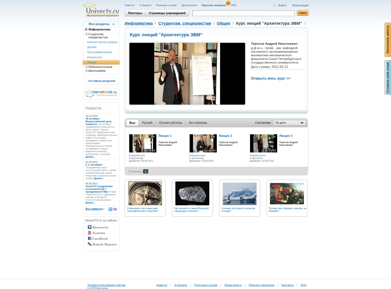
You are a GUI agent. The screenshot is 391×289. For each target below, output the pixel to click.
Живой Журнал (104, 244)
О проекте (145, 5)
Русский (147, 122)
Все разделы (99, 24)
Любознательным (100, 67)
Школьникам (96, 70)
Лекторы (135, 13)
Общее (91, 62)
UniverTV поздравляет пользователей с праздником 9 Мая (99, 189)
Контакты (287, 285)
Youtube (98, 233)
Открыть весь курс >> (270, 78)
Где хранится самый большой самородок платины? (191, 209)
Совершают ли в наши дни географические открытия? (142, 209)
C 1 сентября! (94, 164)
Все (132, 123)
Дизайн (92, 47)
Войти (282, 5)
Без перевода (198, 122)
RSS (234, 5)
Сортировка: (263, 122)
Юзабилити (94, 57)
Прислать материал (261, 285)
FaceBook (100, 238)
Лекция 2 (225, 135)
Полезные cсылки (166, 5)
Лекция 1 (165, 135)
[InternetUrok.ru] (101, 96)
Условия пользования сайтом (106, 285)
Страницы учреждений (167, 13)
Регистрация (300, 5)
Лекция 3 (285, 135)
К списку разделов (102, 81)
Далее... (90, 156)
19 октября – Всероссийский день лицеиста (99, 121)
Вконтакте (100, 227)
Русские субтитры (170, 122)
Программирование (99, 52)
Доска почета (189, 5)
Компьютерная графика (102, 42)
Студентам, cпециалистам (97, 36)
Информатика (99, 29)
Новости (130, 5)
